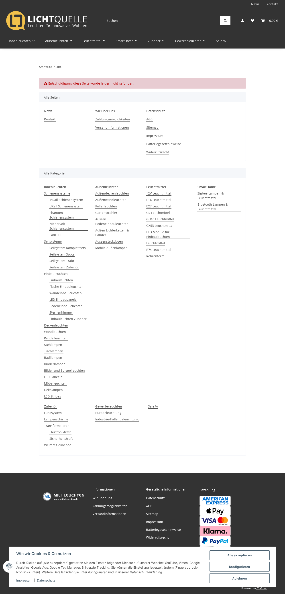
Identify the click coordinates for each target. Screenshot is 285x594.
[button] (242, 20)
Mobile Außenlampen (111, 248)
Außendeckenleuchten (112, 193)
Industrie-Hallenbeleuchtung (116, 419)
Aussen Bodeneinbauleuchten (111, 221)
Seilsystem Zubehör (64, 267)
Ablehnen (239, 578)
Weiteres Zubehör (57, 445)
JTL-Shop (261, 588)
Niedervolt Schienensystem (61, 226)
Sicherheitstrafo (61, 438)
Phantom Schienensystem (61, 215)
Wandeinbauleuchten (65, 293)
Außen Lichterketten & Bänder (112, 232)
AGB (149, 119)
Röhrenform (155, 256)
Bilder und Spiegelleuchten (64, 370)
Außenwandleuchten (110, 200)
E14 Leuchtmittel (158, 200)
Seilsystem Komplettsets (67, 248)
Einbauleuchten (56, 274)
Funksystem (53, 413)
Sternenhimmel (61, 312)
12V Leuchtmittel (158, 193)
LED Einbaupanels (62, 299)
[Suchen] (225, 20)
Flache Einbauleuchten (66, 286)
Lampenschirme (56, 419)
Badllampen (53, 357)
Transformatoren (56, 426)
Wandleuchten (55, 332)
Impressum (24, 580)
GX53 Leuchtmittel (159, 225)
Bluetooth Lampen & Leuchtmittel (212, 206)
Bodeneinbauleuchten (66, 306)
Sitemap (152, 127)
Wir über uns (105, 111)
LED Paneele (53, 377)
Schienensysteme (57, 193)
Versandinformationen (112, 127)
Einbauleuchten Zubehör (68, 319)
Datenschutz (46, 580)
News (255, 4)
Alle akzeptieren (239, 555)
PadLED (55, 235)
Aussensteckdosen (109, 241)
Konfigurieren (239, 567)
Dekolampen (53, 390)
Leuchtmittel (155, 243)
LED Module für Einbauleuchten (158, 234)
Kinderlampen (54, 364)
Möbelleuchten (55, 383)
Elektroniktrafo (60, 432)
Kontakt (272, 4)
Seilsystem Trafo (61, 261)
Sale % (153, 406)
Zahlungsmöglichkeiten (112, 119)
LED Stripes (52, 396)
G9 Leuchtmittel (158, 213)
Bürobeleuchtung (108, 413)
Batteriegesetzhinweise (163, 144)
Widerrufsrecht (157, 152)
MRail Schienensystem (66, 200)
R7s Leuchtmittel (158, 249)
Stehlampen (53, 345)
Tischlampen (53, 351)
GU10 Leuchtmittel (160, 219)
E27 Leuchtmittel (158, 206)
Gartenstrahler (106, 213)
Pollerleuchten (106, 206)
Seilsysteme (53, 241)
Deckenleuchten (56, 325)
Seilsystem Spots (61, 254)
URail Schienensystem (65, 206)
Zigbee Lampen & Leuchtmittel (210, 195)
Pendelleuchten (55, 338)
